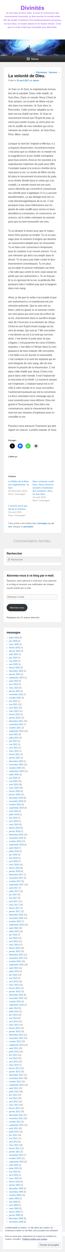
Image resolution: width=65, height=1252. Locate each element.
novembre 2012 (16, 1078)
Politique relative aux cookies (34, 1239)
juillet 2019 (14, 814)
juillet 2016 (14, 931)
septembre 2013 (16, 1045)
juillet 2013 (14, 1051)
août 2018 (13, 848)
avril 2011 (13, 1142)
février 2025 (14, 667)
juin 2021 (13, 741)
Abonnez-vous (17, 607)
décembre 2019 (16, 798)
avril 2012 (13, 1101)
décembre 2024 (16, 671)
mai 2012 (13, 1098)
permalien (28, 526)
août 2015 (13, 968)
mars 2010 (14, 1178)
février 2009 (14, 1212)
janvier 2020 (14, 794)
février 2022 (14, 714)
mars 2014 (14, 1025)
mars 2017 (14, 905)
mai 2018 (13, 858)
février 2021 (14, 754)
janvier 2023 (14, 691)
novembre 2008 (16, 1222)
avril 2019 (13, 821)
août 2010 (13, 1165)
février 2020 (14, 791)
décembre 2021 (16, 721)
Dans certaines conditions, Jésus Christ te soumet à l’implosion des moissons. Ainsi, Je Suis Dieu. (43, 487)
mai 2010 (13, 1171)
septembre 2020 (16, 771)
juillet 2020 (14, 774)
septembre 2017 (16, 884)
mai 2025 (13, 661)
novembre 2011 (16, 1118)
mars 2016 (14, 945)
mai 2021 (13, 744)
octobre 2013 (15, 1041)
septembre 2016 (16, 925)
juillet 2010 (14, 1168)
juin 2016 (13, 935)
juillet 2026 (14, 637)
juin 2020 (13, 778)
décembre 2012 (16, 1075)
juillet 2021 (14, 738)
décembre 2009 (16, 1188)
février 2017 (14, 908)
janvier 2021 (14, 758)
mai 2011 (13, 1138)
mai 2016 (13, 938)
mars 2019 (14, 824)
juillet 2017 (14, 891)
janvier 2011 (14, 1151)
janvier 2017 (14, 911)
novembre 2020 (16, 764)
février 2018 (14, 868)
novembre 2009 (16, 1192)
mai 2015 (13, 978)
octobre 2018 (15, 841)
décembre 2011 (16, 1115)
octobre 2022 (15, 698)
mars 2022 (14, 711)
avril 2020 (13, 784)
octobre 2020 (15, 768)
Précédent (40, 72)
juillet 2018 (14, 851)
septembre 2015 (16, 965)
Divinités (32, 8)
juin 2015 (13, 975)
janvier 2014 (14, 1031)
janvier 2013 (14, 1071)
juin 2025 (13, 657)
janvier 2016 (14, 951)
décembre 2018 (16, 834)
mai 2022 (13, 704)
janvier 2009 (14, 1215)
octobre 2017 (15, 881)
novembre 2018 (16, 838)
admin (36, 80)
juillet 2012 (14, 1091)
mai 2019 (13, 818)
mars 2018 (14, 864)
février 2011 (14, 1148)
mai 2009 (13, 1202)
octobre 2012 (15, 1081)
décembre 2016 (16, 915)
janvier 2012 (14, 1111)
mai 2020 (13, 781)
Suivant (54, 72)
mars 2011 (13, 1145)
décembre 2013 (16, 1035)
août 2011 (13, 1128)
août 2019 (13, 811)
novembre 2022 (16, 694)
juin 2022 (13, 701)
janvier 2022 (14, 718)
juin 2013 (13, 1055)
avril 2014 (13, 1021)
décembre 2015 (16, 955)
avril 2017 (13, 901)
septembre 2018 (16, 844)
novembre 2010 (16, 1155)
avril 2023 (13, 684)
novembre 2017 (16, 878)
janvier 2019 (14, 831)
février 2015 (14, 988)
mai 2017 (13, 898)
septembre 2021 (16, 731)
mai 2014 (13, 1018)
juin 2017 (13, 894)
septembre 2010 (16, 1161)
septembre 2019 (16, 808)
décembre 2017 (16, 874)
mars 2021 (14, 751)
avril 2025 (13, 664)
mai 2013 (13, 1058)
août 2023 (13, 681)
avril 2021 (13, 748)
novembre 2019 (16, 801)
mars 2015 (14, 985)
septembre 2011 (16, 1125)
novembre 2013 (16, 1038)
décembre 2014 (16, 995)
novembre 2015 (16, 958)
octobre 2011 (15, 1122)
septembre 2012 (16, 1085)
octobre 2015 (15, 961)
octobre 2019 (15, 804)
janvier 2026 (14, 651)
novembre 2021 (16, 724)
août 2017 (13, 888)
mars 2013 (14, 1065)
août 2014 (13, 1008)
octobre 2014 (15, 1001)
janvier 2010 (14, 1185)
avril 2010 (13, 1175)
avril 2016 (13, 941)
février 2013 (14, 1068)
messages (42, 523)
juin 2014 (13, 1015)
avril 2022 (13, 708)
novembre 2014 (16, 998)
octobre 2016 (15, 921)
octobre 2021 (15, 728)
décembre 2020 (16, 761)
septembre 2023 (16, 677)
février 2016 (14, 948)
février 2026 (14, 647)
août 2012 (13, 1088)
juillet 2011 (14, 1132)
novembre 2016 (16, 918)
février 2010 (14, 1181)
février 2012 (14, 1108)
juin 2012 (13, 1095)
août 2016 (13, 928)
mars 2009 (14, 1208)
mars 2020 (14, 788)
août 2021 (13, 734)
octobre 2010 (15, 1158)
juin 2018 (13, 854)
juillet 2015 (14, 971)
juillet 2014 (14, 1011)
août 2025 (13, 654)
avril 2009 (13, 1205)
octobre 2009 (15, 1195)
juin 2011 (13, 1135)
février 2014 (14, 1028)
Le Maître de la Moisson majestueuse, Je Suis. (19, 484)
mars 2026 (14, 644)
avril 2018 (13, 861)
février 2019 (14, 828)
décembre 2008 (16, 1218)
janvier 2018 (14, 871)
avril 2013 (13, 1061)
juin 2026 (13, 641)
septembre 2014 (16, 1005)
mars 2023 (14, 688)
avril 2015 (13, 981)
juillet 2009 (14, 1198)
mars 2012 (14, 1105)
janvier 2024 (14, 674)
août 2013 (13, 1048)
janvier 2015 (14, 991)
